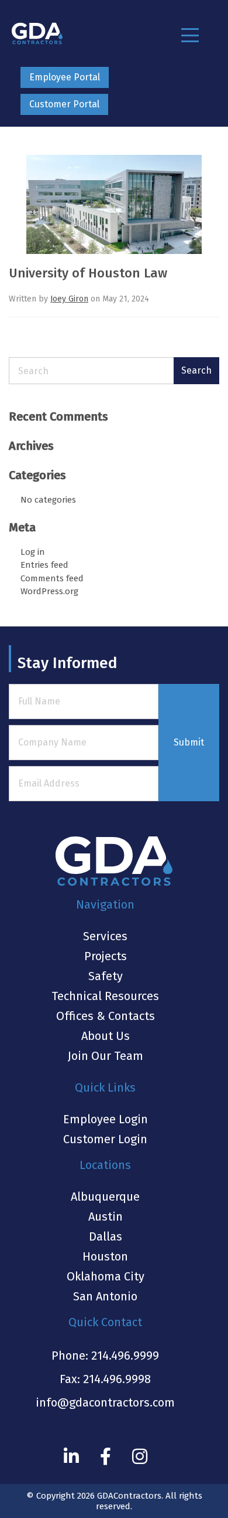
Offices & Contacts (105, 1016)
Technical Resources (105, 996)
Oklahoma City (105, 1276)
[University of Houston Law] (114, 209)
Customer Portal (64, 104)
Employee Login (105, 1119)
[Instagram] (139, 1456)
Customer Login (105, 1139)
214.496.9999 (125, 1355)
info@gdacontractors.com (105, 1402)
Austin (105, 1216)
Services (105, 936)
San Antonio (105, 1296)
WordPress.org (49, 591)
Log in (32, 552)
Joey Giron (69, 299)
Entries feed (44, 565)
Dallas (105, 1236)
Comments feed (52, 578)
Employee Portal (64, 77)
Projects (105, 956)
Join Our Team (105, 1056)
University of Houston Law (88, 273)
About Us (105, 1036)
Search (196, 370)
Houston (105, 1256)
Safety (105, 976)
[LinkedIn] (71, 1456)
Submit (189, 742)
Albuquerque (105, 1197)
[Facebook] (105, 1456)
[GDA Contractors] (37, 33)
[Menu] (190, 35)
